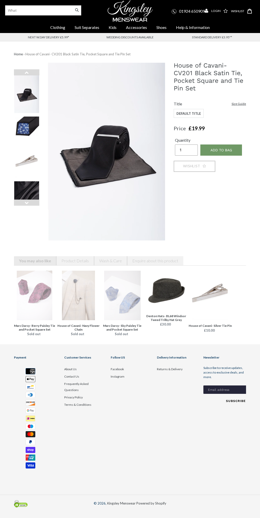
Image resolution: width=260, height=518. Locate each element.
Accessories (137, 27)
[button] (194, 166)
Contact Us (71, 376)
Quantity (182, 140)
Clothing (57, 27)
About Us (70, 369)
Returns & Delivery (170, 369)
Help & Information (193, 27)
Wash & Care (110, 260)
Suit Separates (87, 27)
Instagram (117, 376)
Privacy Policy (73, 397)
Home (18, 54)
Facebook (117, 369)
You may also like (35, 260)
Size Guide (239, 104)
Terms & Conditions (77, 405)
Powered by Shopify (151, 503)
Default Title (188, 113)
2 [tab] (30, 210)
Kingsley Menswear (121, 503)
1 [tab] (22, 210)
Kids (113, 27)
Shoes (161, 27)
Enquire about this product (155, 260)
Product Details (75, 260)
